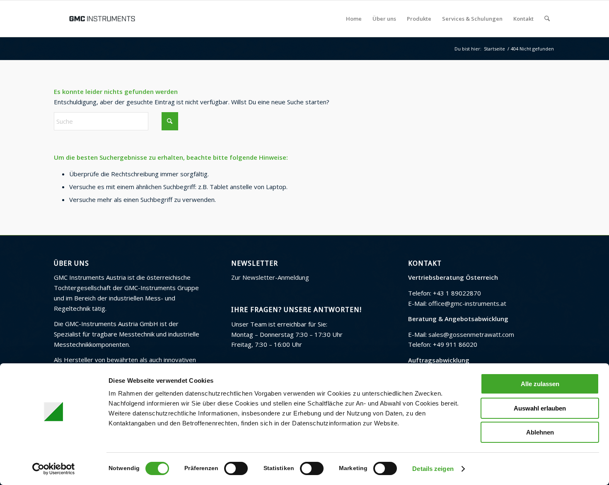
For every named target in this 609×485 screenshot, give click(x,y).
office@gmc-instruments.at (467, 303)
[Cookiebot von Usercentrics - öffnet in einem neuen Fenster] (53, 469)
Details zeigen (432, 468)
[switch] (236, 468)
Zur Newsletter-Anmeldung (270, 277)
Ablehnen (540, 432)
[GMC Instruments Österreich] (102, 18)
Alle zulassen (540, 383)
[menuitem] (354, 18)
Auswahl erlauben (540, 408)
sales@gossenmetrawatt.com (471, 334)
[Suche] (547, 18)
